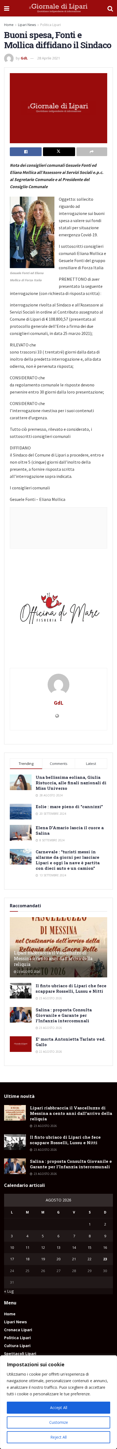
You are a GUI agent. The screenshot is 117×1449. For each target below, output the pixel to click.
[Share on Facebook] (26, 151)
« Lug (9, 1291)
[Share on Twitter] (59, 151)
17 (12, 1258)
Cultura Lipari (17, 1345)
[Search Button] (110, 8)
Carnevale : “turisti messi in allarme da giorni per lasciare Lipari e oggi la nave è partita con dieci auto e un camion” (68, 860)
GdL (24, 58)
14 (74, 1247)
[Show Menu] (6, 8)
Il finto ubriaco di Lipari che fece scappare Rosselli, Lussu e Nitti (71, 988)
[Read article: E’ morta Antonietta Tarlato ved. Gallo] (21, 1044)
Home (9, 24)
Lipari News (27, 24)
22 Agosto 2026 (50, 1052)
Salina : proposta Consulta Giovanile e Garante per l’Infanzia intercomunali (64, 1015)
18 (27, 1258)
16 (105, 1247)
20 (58, 1258)
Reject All (58, 1437)
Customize (58, 1422)
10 (12, 1247)
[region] (58, 1402)
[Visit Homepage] (58, 8)
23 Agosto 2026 (28, 972)
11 (27, 1247)
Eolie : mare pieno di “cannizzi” (69, 806)
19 (43, 1258)
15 (89, 1247)
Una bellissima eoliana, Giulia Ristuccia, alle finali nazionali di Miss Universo (71, 782)
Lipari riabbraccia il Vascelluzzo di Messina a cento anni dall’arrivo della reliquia (53, 958)
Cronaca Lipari (18, 1329)
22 (89, 1258)
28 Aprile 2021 (48, 58)
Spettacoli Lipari (20, 1353)
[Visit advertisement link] (58, 611)
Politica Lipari (50, 24)
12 (43, 1247)
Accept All (58, 1407)
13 (58, 1247)
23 (105, 1258)
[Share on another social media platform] (91, 151)
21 (74, 1258)
